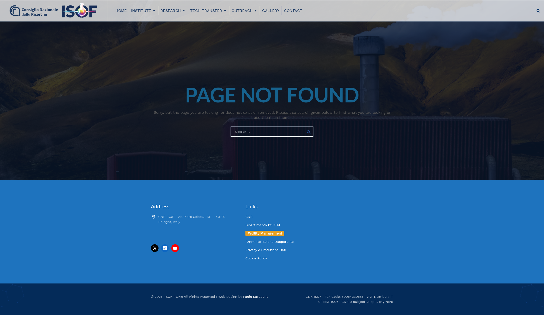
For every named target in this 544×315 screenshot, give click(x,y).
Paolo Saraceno (255, 297)
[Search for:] (272, 132)
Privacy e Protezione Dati (265, 250)
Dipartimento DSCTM (262, 225)
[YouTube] (175, 248)
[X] (155, 248)
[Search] (538, 11)
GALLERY (270, 10)
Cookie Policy (256, 258)
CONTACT (293, 10)
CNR (248, 217)
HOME (121, 10)
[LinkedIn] (165, 248)
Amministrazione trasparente (269, 242)
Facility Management (265, 233)
